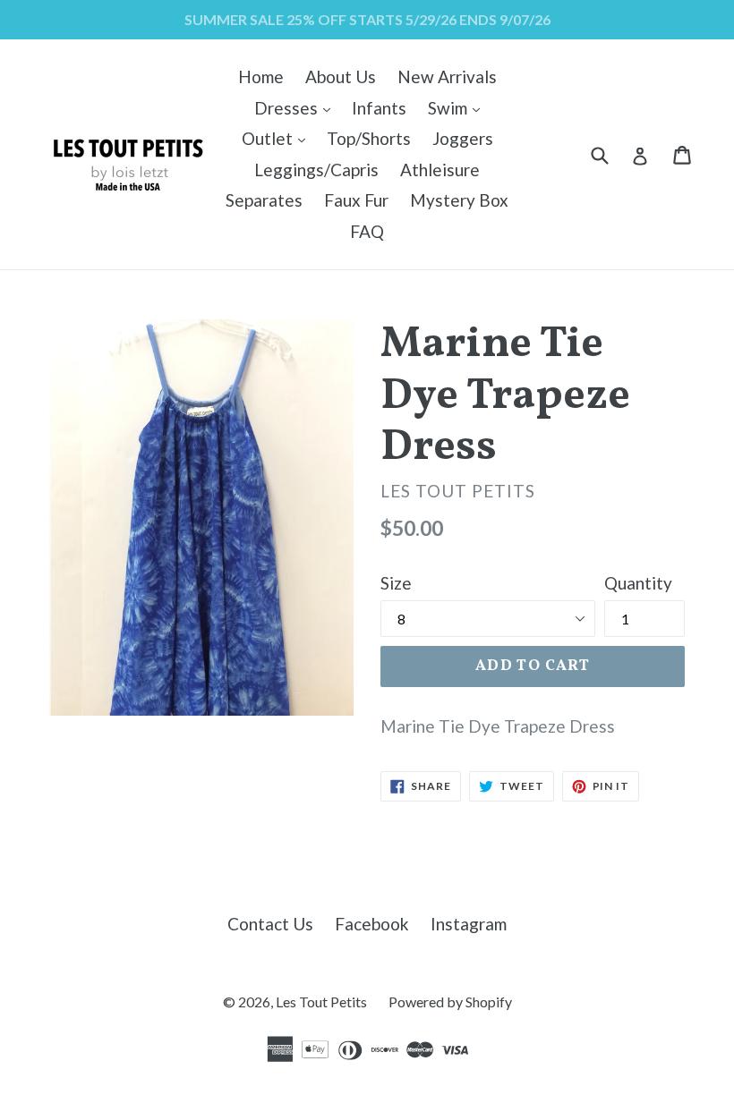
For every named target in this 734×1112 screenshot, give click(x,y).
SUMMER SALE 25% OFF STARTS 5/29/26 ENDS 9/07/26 (367, 19)
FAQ (367, 231)
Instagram (469, 923)
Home (261, 76)
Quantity (638, 583)
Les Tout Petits (321, 1001)
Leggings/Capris (316, 169)
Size (396, 583)
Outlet (278, 138)
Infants (379, 108)
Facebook (372, 923)
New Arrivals (447, 76)
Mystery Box (459, 200)
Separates (264, 200)
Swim (458, 107)
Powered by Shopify (450, 1001)
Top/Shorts (369, 138)
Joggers (462, 138)
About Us (340, 76)
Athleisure (440, 169)
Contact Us (270, 923)
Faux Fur (356, 200)
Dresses (296, 107)
